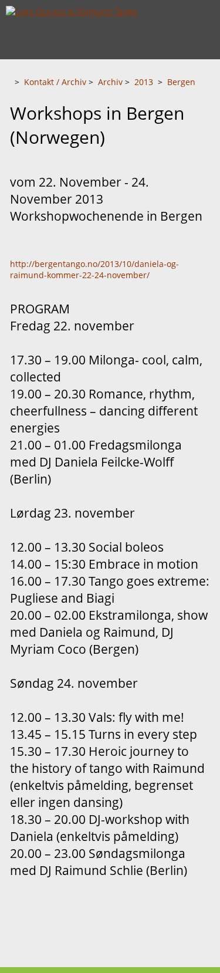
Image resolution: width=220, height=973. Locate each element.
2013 (143, 81)
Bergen (181, 81)
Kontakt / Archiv (55, 81)
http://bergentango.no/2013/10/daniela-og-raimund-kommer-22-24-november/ (94, 269)
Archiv (110, 81)
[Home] (9, 81)
